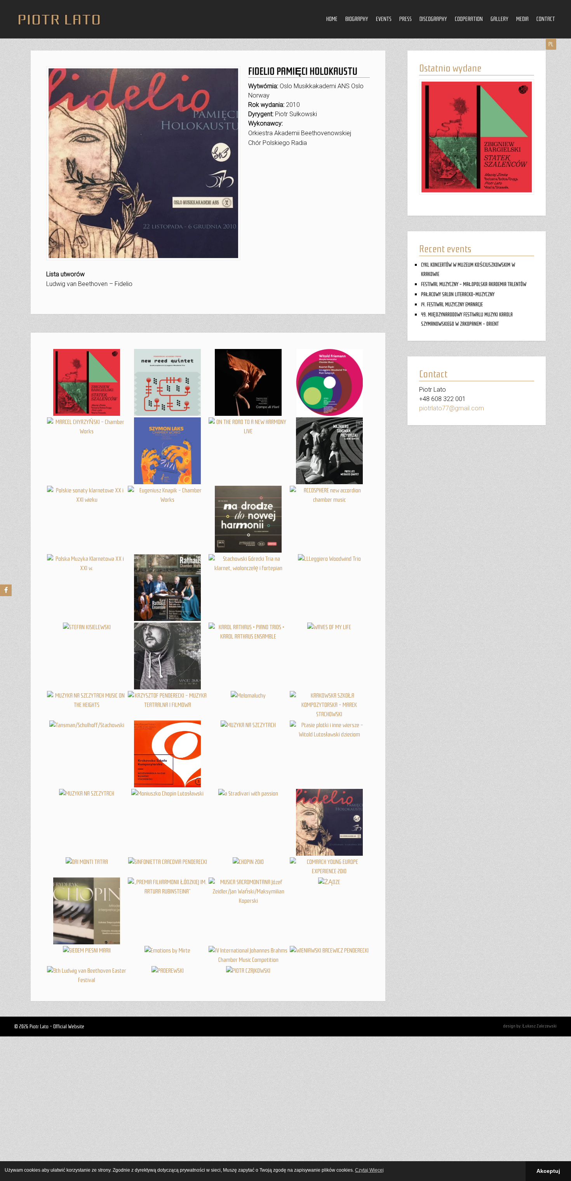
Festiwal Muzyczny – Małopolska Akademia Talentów (473, 284)
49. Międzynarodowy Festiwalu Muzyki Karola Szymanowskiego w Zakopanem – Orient (467, 319)
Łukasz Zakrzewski (539, 1026)
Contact (545, 19)
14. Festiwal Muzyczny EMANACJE (452, 304)
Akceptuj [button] (548, 1171)
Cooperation (469, 19)
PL (551, 44)
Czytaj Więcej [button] (369, 1170)
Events (384, 19)
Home (332, 19)
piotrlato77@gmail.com (451, 408)
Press (405, 19)
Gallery (499, 19)
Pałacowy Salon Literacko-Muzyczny (457, 294)
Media (522, 19)
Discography (433, 19)
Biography (356, 19)
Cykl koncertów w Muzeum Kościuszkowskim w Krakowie (468, 269)
